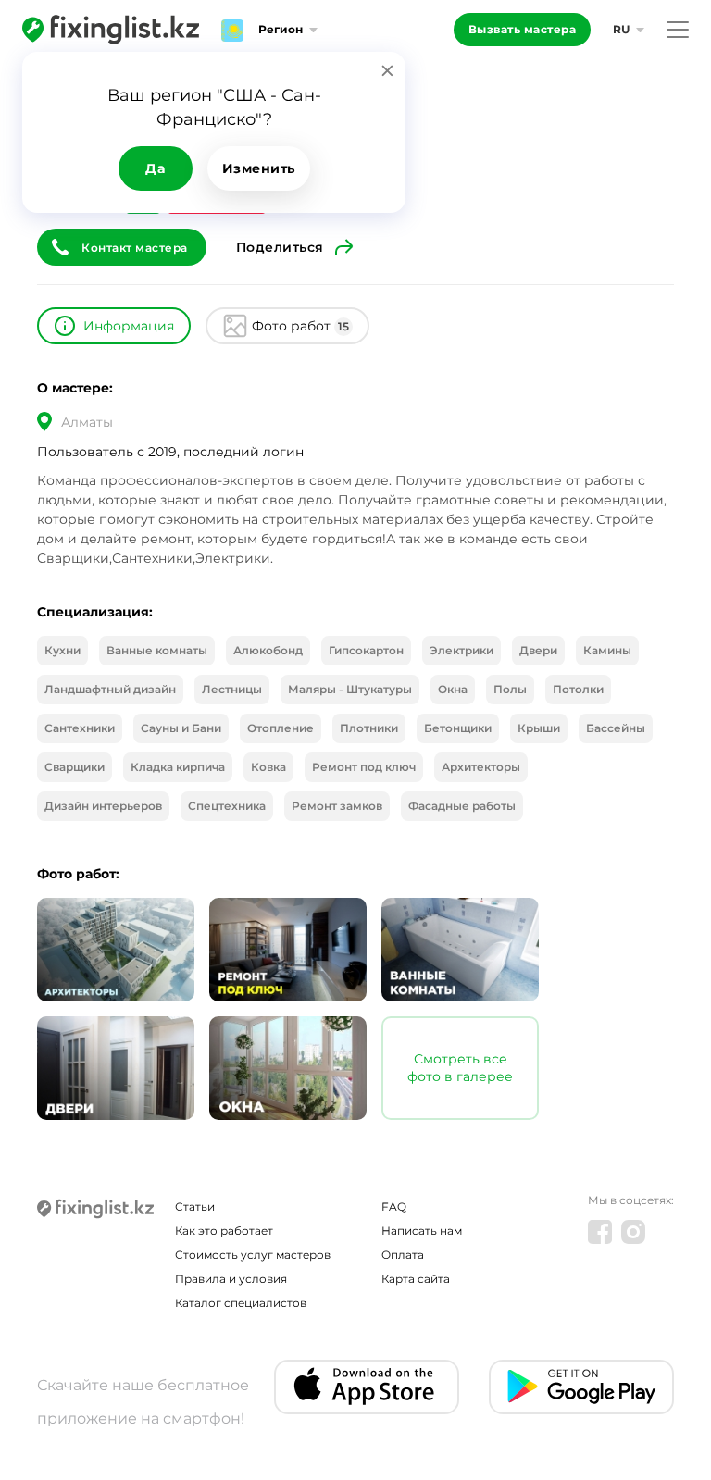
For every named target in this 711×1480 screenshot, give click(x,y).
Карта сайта (415, 1279)
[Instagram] (633, 1232)
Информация (128, 325)
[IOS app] (366, 1387)
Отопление (280, 728)
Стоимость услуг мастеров (253, 1255)
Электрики (461, 650)
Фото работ (300, 325)
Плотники (369, 728)
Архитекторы (481, 767)
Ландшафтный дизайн (110, 689)
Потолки (578, 689)
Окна (453, 689)
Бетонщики (458, 728)
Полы (510, 689)
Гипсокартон (366, 650)
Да (155, 168)
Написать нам (421, 1230)
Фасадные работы (462, 806)
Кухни (62, 650)
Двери (538, 650)
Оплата (402, 1255)
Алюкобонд (268, 650)
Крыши (539, 728)
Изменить (258, 168)
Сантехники (79, 728)
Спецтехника (227, 806)
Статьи (195, 1206)
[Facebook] (600, 1232)
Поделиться (280, 247)
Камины (607, 650)
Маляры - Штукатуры (350, 689)
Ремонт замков (337, 806)
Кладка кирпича (178, 767)
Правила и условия (231, 1279)
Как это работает (224, 1230)
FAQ (393, 1206)
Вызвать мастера (522, 29)
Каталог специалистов (240, 1303)
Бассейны (615, 728)
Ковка (268, 767)
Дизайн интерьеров (103, 806)
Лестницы (232, 689)
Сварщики (74, 767)
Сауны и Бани (181, 728)
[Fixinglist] (110, 29)
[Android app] (581, 1387)
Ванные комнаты (156, 650)
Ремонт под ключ (364, 767)
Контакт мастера (134, 248)
